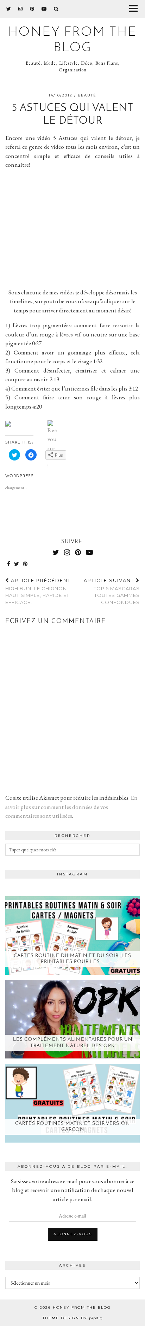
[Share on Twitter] (16, 564)
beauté (87, 95)
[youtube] (44, 9)
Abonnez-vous (72, 1234)
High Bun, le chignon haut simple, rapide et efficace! (38, 591)
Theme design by (73, 1318)
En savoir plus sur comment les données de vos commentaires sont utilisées (71, 807)
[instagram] (20, 9)
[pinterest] (32, 9)
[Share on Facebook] (8, 564)
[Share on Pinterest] (25, 564)
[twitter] (8, 9)
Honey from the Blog (82, 1307)
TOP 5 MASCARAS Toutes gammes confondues (112, 591)
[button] (135, 9)
